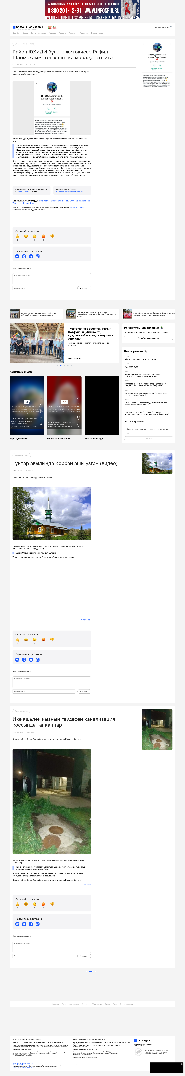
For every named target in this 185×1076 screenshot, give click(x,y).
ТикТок (65, 201)
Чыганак (87, 884)
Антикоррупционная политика (23, 1063)
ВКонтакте (44, 201)
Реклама (62, 33)
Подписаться (165, 1070)
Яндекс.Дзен (28, 203)
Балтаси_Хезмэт (77, 207)
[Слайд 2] (60, 365)
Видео (25, 33)
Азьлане (52, 33)
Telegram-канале (23, 191)
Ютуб (71, 201)
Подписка (84, 33)
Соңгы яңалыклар (38, 33)
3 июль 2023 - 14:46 (18, 732)
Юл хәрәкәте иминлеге (24, 44)
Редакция (73, 33)
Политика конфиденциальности (23, 1067)
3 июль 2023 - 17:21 (18, 64)
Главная (55, 1004)
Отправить (84, 288)
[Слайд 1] (57, 365)
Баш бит (16, 33)
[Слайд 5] (71, 365)
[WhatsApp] (38, 256)
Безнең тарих (97, 33)
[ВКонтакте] (17, 256)
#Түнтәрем (86, 620)
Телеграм (17, 203)
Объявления (97, 1004)
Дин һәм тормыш (21, 455)
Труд (115, 1004)
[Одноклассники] (24, 256)
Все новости (148, 438)
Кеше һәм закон (21, 711)
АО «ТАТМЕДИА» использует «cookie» (25, 1065)
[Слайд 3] (64, 365)
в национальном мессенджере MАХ (70, 191)
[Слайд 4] (68, 365)
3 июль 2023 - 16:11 (18, 470)
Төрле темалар (126, 1004)
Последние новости (70, 1004)
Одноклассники (83, 201)
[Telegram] (31, 256)
